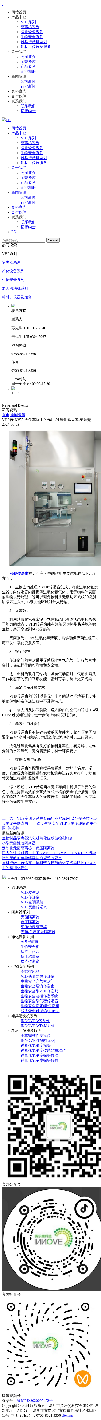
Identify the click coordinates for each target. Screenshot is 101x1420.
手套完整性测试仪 (36, 1036)
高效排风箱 (30, 971)
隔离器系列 (30, 27)
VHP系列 (28, 22)
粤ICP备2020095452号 (35, 1401)
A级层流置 (30, 942)
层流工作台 (30, 952)
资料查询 (18, 91)
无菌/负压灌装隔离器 (38, 932)
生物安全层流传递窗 (37, 986)
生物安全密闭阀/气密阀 (40, 1006)
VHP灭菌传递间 (34, 907)
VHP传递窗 (30, 897)
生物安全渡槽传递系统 (39, 996)
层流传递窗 (30, 961)
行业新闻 (28, 86)
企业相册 (28, 71)
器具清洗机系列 (34, 42)
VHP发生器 (30, 892)
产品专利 (28, 66)
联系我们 (18, 101)
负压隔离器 (30, 922)
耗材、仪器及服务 (36, 47)
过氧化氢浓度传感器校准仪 (43, 1050)
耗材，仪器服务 (34, 163)
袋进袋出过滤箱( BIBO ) (40, 1011)
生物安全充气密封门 (37, 981)
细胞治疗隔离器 (34, 927)
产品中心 (18, 17)
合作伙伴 (18, 96)
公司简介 (28, 57)
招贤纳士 (28, 111)
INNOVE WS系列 (35, 1021)
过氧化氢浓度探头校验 (39, 1060)
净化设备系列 (32, 32)
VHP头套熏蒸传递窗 (38, 976)
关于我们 (18, 52)
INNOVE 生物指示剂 (38, 1041)
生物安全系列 (32, 37)
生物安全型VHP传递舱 (39, 991)
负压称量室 (30, 957)
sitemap (67, 1415)
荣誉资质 (28, 62)
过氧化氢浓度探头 (36, 1045)
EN (13, 232)
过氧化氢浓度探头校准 (39, 1055)
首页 (5, 415)
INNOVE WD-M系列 (38, 1026)
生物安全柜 (30, 947)
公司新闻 (28, 81)
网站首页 (18, 12)
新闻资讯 (18, 76)
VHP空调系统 (32, 902)
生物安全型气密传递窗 (39, 1001)
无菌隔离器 (30, 917)
